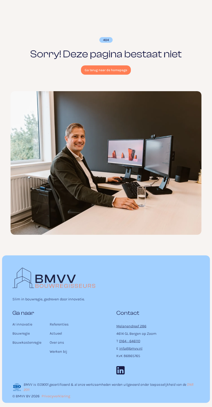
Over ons (57, 342)
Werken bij (58, 351)
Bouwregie (21, 333)
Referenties (59, 324)
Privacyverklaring (56, 396)
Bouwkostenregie (26, 342)
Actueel (56, 333)
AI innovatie (22, 324)
